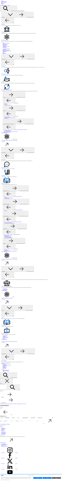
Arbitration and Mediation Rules (5, 183)
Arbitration (15, 403)
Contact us (1, 426)
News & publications (18, 353)
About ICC (17, 310)
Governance (5, 210)
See (43, 423)
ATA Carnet (5, 103)
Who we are (2, 427)
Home (0, 403)
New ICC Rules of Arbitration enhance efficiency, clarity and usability (9, 140)
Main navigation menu (4, 1)
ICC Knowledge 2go (3, 325)
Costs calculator (3, 175)
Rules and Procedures (6, 250)
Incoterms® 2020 (6, 118)
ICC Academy (4, 333)
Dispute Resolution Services (10, 403)
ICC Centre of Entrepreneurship (8, 130)
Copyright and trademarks (4, 444)
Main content (2, 3)
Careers (2, 430)
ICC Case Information (6, 198)
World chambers (18, 271)
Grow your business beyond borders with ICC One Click (10, 131)
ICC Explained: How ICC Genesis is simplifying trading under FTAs (9, 341)
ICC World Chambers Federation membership (6, 286)
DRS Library (5, 249)
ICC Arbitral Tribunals (19, 403)
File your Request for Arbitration (5, 167)
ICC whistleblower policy (4, 446)
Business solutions (3, 433)
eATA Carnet (5, 104)
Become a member (3, 428)
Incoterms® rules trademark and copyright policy (9, 117)
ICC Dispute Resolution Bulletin (8, 237)
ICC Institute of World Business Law (8, 222)
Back (13, 64)
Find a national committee (3, 442)
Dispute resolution (18, 152)
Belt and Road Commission (7, 236)
